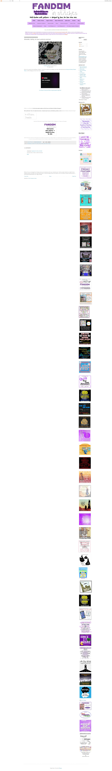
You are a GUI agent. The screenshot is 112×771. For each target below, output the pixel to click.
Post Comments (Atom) (33, 178)
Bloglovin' (56, 121)
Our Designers (82, 72)
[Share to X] (47, 142)
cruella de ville (34, 143)
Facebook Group (72, 110)
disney (38, 143)
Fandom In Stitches (65, 110)
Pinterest (61, 121)
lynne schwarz (46, 143)
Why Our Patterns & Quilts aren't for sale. (83, 67)
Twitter (46, 121)
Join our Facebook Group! (83, 71)
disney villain (41, 143)
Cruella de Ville (47, 65)
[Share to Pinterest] (50, 142)
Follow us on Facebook (28, 108)
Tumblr (49, 121)
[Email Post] (43, 141)
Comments (82, 46)
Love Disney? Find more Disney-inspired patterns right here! (50, 90)
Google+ (65, 121)
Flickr (53, 121)
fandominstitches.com (82, 56)
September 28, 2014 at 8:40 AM (37, 151)
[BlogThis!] (46, 142)
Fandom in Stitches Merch (83, 77)
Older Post (74, 176)
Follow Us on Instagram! (82, 79)
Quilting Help (82, 69)
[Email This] (45, 142)
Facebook (35, 121)
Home (50, 176)
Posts (81, 44)
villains (49, 143)
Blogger (60, 768)
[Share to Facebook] (48, 142)
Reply (28, 154)
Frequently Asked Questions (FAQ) (83, 75)
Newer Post (26, 176)
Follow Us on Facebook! (82, 82)
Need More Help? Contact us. (83, 84)
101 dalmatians (29, 143)
